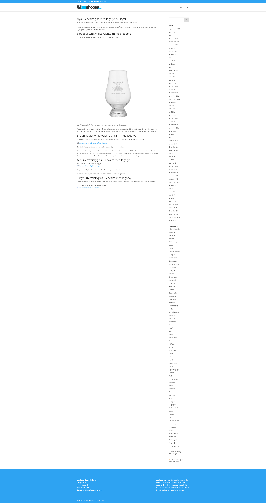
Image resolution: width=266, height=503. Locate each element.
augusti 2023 (173, 54)
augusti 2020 (173, 131)
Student (171, 411)
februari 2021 (173, 118)
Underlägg (172, 424)
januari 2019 (173, 169)
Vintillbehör (172, 437)
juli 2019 (171, 153)
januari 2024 (173, 48)
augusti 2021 (173, 102)
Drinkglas (172, 271)
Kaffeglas (172, 318)
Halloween (172, 302)
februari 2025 (173, 38)
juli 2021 (171, 106)
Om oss (182, 7)
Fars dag (172, 283)
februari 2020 (173, 141)
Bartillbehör (173, 235)
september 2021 (174, 99)
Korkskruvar (173, 341)
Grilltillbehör (173, 299)
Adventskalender (174, 229)
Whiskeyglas (124, 22)
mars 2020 (172, 137)
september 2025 (174, 29)
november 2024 (174, 42)
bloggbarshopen (84, 22)
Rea (170, 392)
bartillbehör (184, 485)
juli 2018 (171, 189)
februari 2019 (173, 166)
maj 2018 (172, 195)
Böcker (171, 248)
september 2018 (174, 182)
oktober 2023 (173, 51)
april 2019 (172, 160)
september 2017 (174, 217)
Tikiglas (171, 414)
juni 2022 (172, 77)
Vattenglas (172, 427)
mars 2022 (172, 83)
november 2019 (174, 150)
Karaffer (171, 331)
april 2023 (172, 64)
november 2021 (174, 96)
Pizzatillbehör (173, 379)
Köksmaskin (173, 338)
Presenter (116, 22)
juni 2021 (172, 109)
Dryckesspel (173, 277)
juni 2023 (172, 58)
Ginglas (171, 290)
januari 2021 (173, 121)
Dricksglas (172, 267)
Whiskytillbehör (174, 446)
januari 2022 (173, 90)
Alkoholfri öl (173, 232)
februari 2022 (173, 86)
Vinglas (171, 430)
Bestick (171, 239)
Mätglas (171, 347)
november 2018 (174, 176)
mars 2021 (172, 115)
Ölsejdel (171, 373)
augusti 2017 (173, 221)
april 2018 (172, 198)
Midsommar (173, 350)
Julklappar (104, 22)
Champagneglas (174, 251)
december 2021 (174, 93)
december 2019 (174, 147)
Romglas (172, 395)
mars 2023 (172, 67)
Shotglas (172, 402)
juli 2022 (171, 74)
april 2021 (172, 112)
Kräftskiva (172, 344)
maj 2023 (172, 61)
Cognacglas (173, 261)
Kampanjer (172, 325)
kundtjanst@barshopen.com (92, 490)
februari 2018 (173, 205)
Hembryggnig (173, 306)
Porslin (171, 386)
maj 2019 (172, 157)
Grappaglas (172, 296)
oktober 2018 (173, 179)
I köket (171, 309)
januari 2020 (173, 144)
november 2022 (174, 70)
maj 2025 (172, 32)
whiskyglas (172, 485)
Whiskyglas (133, 22)
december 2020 (174, 125)
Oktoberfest (173, 363)
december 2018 (174, 173)
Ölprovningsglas (174, 370)
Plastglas (172, 382)
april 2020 (172, 134)
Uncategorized (174, 421)
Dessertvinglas (174, 264)
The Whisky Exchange (175, 452)
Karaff (171, 328)
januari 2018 (173, 208)
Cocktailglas (173, 258)
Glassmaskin (173, 293)
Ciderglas (172, 255)
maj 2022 (172, 80)
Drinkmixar (172, 274)
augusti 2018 (173, 185)
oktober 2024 (173, 45)
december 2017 (174, 211)
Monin (171, 354)
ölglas (158, 485)
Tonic (171, 417)
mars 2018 (172, 201)
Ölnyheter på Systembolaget (176, 460)
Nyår (170, 357)
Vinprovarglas (173, 433)
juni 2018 (172, 192)
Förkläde (172, 286)
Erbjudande (172, 280)
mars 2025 (172, 35)
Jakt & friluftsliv (174, 312)
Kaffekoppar (173, 322)
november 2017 (174, 214)
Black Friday (173, 242)
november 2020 (174, 128)
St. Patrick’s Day (174, 408)
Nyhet (110, 22)
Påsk (170, 376)
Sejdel (171, 398)
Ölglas (171, 366)
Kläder (171, 334)
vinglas (163, 485)
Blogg (171, 245)
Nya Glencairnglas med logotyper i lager (101, 19)
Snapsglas (172, 405)
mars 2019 (172, 163)
